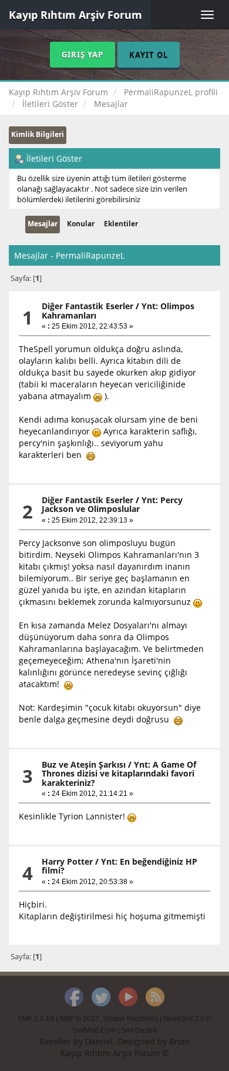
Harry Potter (67, 861)
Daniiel (99, 1041)
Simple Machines (130, 1019)
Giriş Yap (82, 54)
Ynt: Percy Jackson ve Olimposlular (112, 504)
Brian (179, 1041)
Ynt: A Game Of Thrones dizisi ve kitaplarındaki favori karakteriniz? (119, 773)
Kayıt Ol (148, 54)
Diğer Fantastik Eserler (87, 306)
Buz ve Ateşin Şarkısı (84, 764)
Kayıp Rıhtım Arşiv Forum (75, 15)
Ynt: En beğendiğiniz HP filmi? (119, 866)
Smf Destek (139, 1030)
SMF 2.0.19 (36, 1019)
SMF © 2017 (79, 1019)
